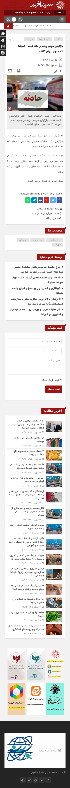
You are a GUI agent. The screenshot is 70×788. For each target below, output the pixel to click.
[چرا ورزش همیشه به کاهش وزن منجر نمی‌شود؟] (35, 603)
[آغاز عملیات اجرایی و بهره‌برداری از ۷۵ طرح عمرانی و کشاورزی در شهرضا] (35, 514)
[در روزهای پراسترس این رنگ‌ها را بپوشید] (35, 441)
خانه (58, 39)
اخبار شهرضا (44, 39)
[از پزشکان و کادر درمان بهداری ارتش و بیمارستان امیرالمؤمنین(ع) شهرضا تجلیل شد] (35, 497)
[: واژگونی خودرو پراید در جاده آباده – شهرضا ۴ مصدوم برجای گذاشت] (9, 71)
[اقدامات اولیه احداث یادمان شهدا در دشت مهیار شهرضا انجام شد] (35, 468)
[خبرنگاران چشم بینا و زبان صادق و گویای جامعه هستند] (35, 482)
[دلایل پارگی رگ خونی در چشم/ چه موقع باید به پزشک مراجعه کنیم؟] (35, 589)
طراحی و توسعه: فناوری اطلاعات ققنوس (48, 772)
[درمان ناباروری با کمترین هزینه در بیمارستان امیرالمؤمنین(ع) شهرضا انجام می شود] (35, 574)
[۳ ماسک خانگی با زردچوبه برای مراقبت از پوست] (35, 455)
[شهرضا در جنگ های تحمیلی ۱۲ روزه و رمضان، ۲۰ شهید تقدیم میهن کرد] (35, 559)
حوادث (29, 39)
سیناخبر (41, 209)
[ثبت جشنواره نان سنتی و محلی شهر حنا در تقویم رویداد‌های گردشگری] (35, 629)
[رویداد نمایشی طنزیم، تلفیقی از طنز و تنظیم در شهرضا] (35, 529)
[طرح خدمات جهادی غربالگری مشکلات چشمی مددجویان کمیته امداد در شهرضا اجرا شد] (35, 426)
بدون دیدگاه (52, 218)
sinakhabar (55, 240)
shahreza (38, 240)
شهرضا (58, 245)
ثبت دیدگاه (54, 389)
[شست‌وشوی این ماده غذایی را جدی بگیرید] (35, 616)
